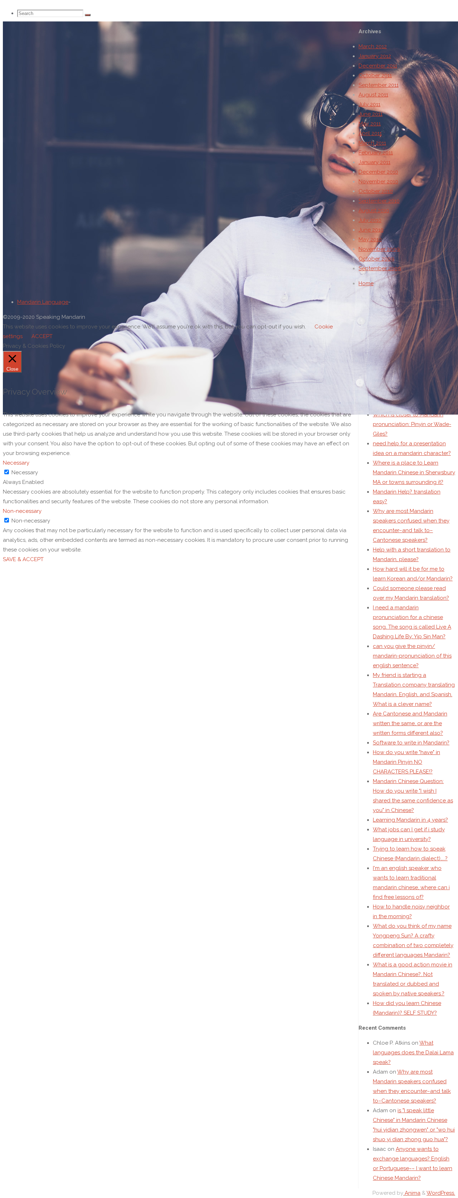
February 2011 (376, 152)
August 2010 (374, 210)
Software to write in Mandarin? (411, 742)
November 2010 (378, 181)
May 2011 (370, 123)
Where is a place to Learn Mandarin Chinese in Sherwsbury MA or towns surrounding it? (414, 472)
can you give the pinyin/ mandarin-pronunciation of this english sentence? (412, 656)
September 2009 (380, 268)
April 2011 (370, 133)
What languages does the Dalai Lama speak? (413, 1052)
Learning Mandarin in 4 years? (410, 820)
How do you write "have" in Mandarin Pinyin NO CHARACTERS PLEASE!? (406, 762)
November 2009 (379, 249)
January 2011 (374, 162)
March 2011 (372, 143)
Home (366, 283)
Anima (411, 1193)
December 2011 (378, 66)
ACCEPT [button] (42, 336)
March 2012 (373, 46)
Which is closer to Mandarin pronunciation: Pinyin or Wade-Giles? (412, 424)
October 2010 (376, 191)
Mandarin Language (42, 302)
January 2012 (375, 56)
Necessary (24, 472)
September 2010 (379, 201)
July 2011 (369, 104)
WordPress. (441, 1193)
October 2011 (375, 75)
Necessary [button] (16, 463)
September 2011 (379, 85)
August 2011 (373, 94)
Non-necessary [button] (22, 511)
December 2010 (378, 172)
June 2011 (371, 114)
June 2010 (371, 230)
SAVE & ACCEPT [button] (23, 559)
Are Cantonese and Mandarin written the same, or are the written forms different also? (410, 723)
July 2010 (370, 220)
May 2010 (370, 239)
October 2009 (376, 259)
